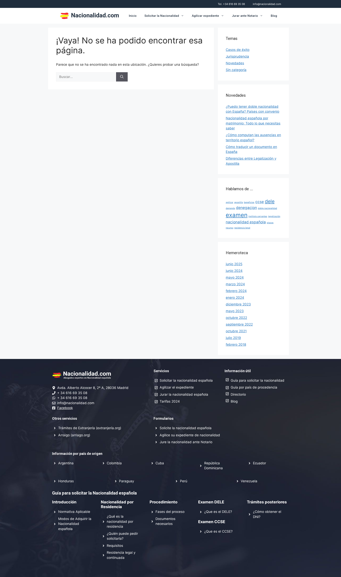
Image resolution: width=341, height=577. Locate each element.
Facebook (65, 408)
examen (236, 215)
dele (269, 201)
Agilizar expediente (205, 16)
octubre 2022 (236, 318)
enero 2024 (235, 298)
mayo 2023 (235, 311)
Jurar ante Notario (245, 16)
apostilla (238, 202)
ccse (259, 202)
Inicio (133, 16)
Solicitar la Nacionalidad (161, 16)
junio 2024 (234, 271)
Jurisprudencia (237, 56)
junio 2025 (234, 264)
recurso (229, 228)
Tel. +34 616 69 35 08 (231, 4)
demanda (230, 208)
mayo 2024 (235, 277)
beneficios (249, 202)
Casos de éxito (237, 50)
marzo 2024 (235, 284)
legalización (274, 216)
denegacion (246, 207)
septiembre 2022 (239, 324)
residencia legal (242, 228)
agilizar (229, 202)
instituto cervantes (257, 216)
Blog (274, 16)
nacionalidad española (246, 222)
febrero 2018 (236, 345)
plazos (270, 222)
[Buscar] (122, 77)
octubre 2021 (236, 331)
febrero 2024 (236, 291)
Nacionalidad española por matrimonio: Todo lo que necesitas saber (253, 123)
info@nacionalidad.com (267, 4)
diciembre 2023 (238, 304)
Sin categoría (236, 70)
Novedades (235, 63)
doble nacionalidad (267, 208)
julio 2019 (233, 338)
